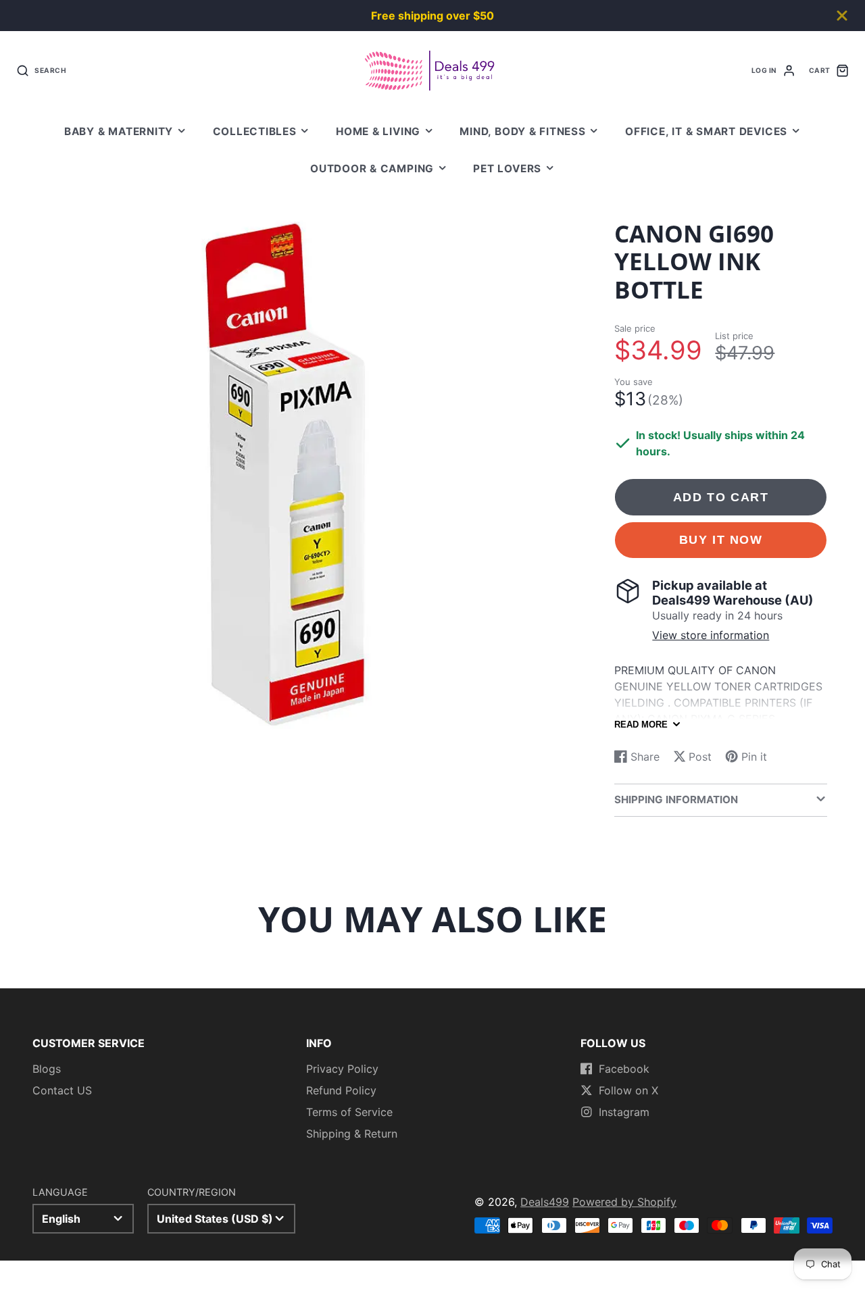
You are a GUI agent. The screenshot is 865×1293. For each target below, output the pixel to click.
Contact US (62, 1090)
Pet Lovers (507, 168)
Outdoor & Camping (372, 168)
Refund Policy (341, 1090)
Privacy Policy (342, 1068)
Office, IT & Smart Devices (706, 131)
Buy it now (721, 539)
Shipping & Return (351, 1133)
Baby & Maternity (118, 131)
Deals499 (544, 1202)
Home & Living (378, 131)
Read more (641, 724)
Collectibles (255, 131)
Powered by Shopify (624, 1202)
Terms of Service (349, 1112)
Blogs (46, 1068)
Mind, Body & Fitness (522, 131)
